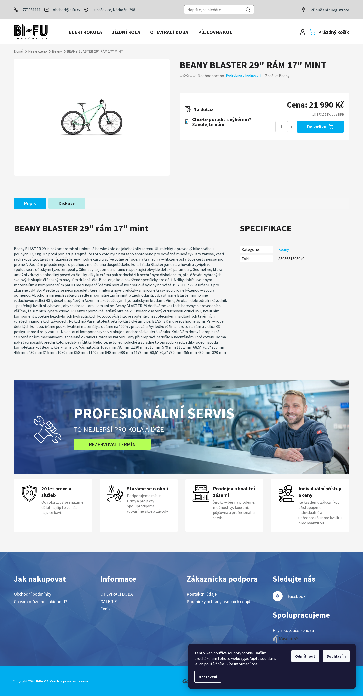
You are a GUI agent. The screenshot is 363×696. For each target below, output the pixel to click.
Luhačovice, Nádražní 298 (113, 9)
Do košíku (316, 127)
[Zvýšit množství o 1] (291, 126)
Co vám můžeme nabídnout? (40, 601)
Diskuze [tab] (66, 203)
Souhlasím (336, 656)
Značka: (277, 75)
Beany (283, 249)
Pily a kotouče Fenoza (293, 630)
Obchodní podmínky (32, 594)
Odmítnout (305, 656)
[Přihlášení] (302, 32)
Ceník (105, 609)
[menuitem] (85, 32)
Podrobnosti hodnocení (243, 75)
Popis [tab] (30, 203)
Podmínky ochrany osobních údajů (218, 601)
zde (254, 663)
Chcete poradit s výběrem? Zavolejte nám (221, 122)
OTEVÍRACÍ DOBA (116, 594)
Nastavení (208, 676)
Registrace (340, 9)
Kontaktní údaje (202, 594)
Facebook (297, 596)
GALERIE (108, 601)
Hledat (248, 10)
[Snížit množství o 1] (271, 126)
